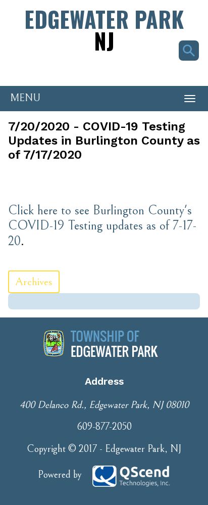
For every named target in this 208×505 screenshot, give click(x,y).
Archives (34, 282)
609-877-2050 (104, 427)
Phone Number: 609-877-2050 (55, 68)
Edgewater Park (104, 30)
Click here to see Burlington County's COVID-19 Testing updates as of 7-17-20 (102, 226)
